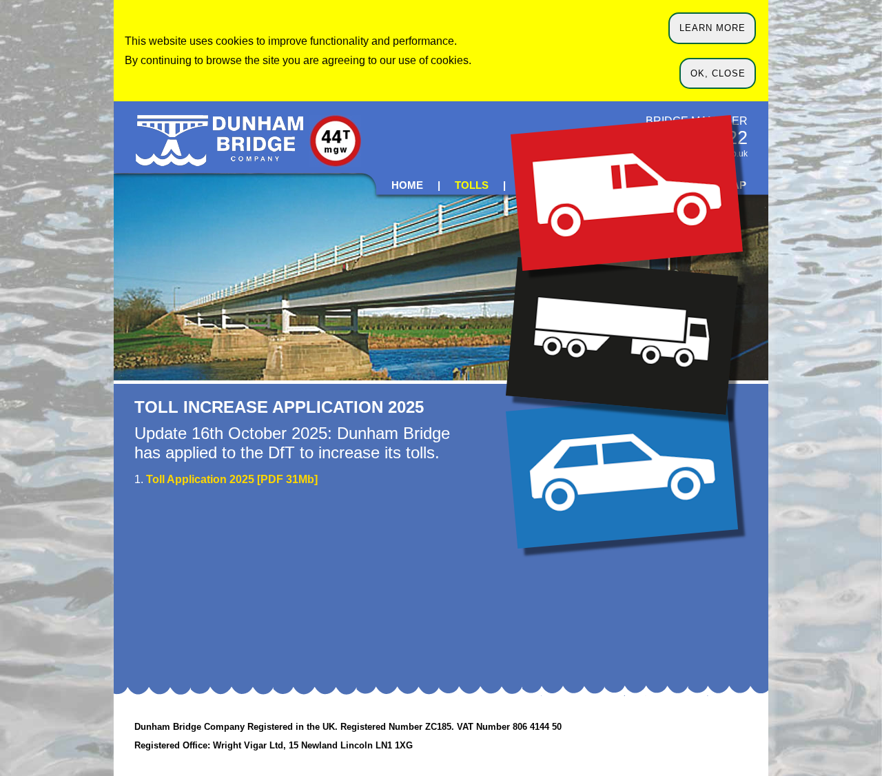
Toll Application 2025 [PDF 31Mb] (232, 479)
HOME (407, 185)
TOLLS (472, 185)
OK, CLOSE (718, 73)
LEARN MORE (712, 28)
